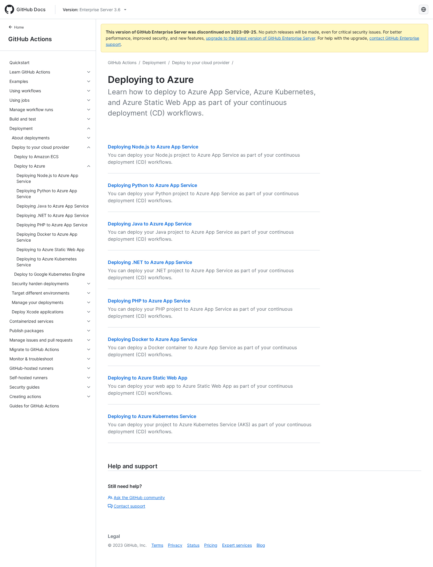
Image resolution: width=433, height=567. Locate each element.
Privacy (175, 545)
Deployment (154, 62)
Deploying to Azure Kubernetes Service (152, 416)
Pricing (210, 545)
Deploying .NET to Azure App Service (150, 262)
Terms (157, 545)
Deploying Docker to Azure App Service (152, 339)
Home (19, 27)
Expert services (237, 545)
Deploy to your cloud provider (200, 62)
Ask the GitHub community (139, 497)
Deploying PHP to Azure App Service (149, 301)
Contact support (129, 506)
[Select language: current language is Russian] (423, 9)
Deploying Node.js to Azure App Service (153, 147)
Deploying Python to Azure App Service (152, 185)
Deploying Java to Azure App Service (149, 224)
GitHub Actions (30, 39)
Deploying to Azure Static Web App (147, 378)
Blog (261, 545)
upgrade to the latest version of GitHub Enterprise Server (260, 38)
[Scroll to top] (420, 554)
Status (193, 545)
